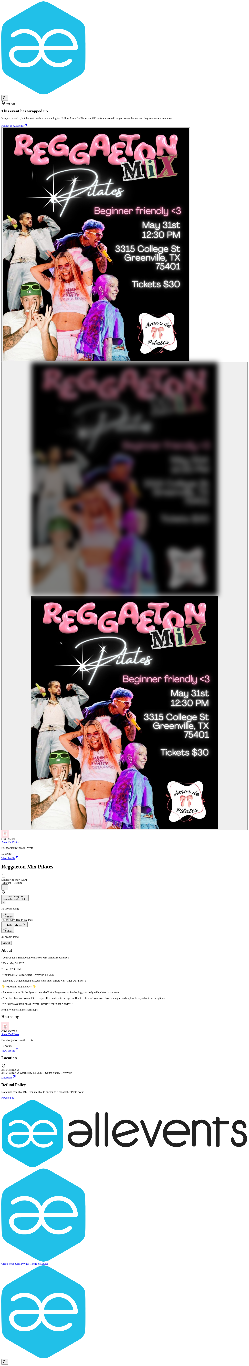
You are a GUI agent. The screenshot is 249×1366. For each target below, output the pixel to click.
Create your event (10, 1263)
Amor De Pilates (10, 842)
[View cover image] (95, 244)
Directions (6, 1077)
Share (10, 916)
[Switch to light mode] (4, 98)
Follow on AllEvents (12, 125)
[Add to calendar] (4, 887)
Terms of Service (39, 1263)
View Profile (8, 858)
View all (6, 943)
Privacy (25, 1263)
